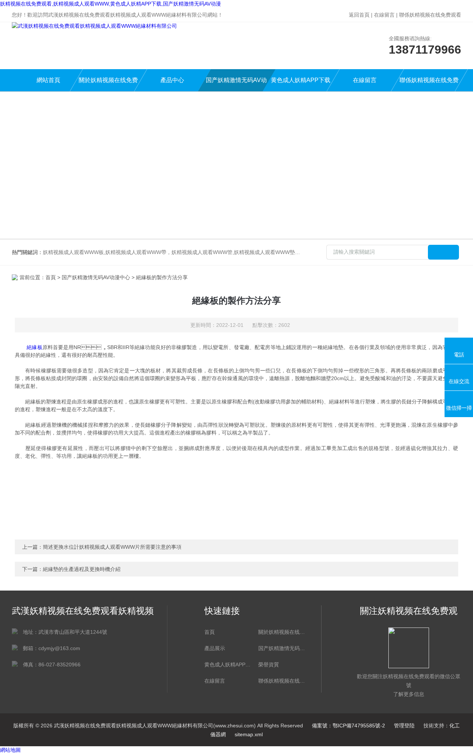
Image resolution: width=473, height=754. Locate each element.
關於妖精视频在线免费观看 (108, 84)
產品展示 (214, 648)
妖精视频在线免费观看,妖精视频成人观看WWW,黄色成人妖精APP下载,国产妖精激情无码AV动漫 (110, 4)
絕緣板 (34, 347)
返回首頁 (359, 15)
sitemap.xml (249, 734)
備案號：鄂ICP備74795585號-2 (348, 725)
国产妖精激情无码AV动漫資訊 (281, 648)
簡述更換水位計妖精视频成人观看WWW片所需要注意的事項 (112, 547)
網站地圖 (10, 750)
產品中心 (172, 80)
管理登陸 (404, 725)
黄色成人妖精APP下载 (300, 80)
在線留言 (384, 15)
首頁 (50, 277)
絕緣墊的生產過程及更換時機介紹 (81, 569)
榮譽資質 (268, 664)
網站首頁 (48, 80)
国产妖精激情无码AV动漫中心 (236, 84)
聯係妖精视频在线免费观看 (430, 15)
